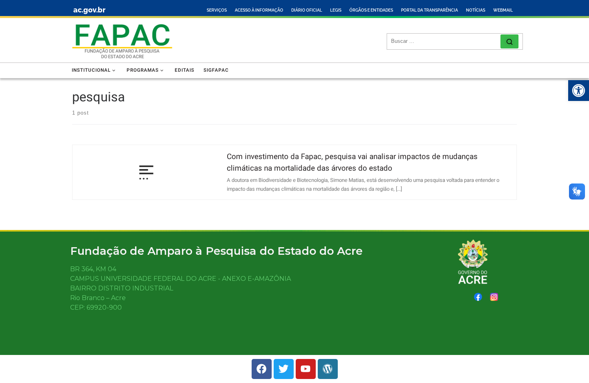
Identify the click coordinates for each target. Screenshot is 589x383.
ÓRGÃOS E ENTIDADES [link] (371, 10)
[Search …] (509, 41)
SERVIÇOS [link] (217, 10)
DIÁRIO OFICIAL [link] (306, 10)
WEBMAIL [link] (503, 10)
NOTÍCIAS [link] (475, 10)
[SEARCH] (445, 41)
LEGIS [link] (335, 10)
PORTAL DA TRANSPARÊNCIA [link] (429, 10)
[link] (578, 90)
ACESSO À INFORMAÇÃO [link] (259, 10)
